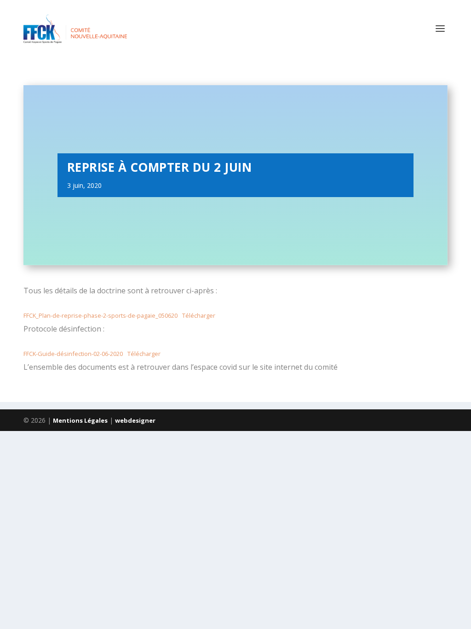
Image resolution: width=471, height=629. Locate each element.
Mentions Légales (80, 420)
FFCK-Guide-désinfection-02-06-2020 (73, 353)
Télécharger (198, 315)
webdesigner (135, 420)
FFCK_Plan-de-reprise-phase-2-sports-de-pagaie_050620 (100, 315)
